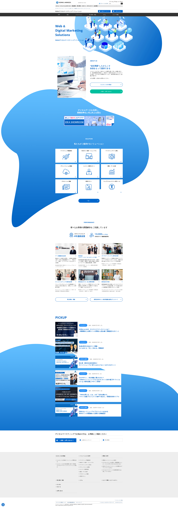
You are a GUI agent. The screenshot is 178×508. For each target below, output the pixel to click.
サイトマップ (79, 502)
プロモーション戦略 (66, 181)
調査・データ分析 (112, 166)
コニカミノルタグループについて (107, 502)
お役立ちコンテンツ (86, 440)
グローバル (102, 3)
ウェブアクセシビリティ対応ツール (111, 181)
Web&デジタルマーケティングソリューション (82, 8)
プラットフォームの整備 (66, 166)
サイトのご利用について (61, 502)
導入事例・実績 (71, 299)
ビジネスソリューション (59, 8)
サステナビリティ (119, 502)
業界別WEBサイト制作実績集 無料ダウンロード (106, 299)
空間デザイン (89, 181)
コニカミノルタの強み (105, 84)
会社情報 (95, 5)
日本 (107, 3)
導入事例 (79, 5)
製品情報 (74, 5)
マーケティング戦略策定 (66, 150)
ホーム (57, 5)
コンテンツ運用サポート (89, 166)
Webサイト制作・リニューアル (89, 150)
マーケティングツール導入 (112, 150)
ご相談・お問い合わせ (105, 91)
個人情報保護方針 (71, 502)
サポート (84, 5)
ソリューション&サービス (65, 5)
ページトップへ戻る (119, 500)
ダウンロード (89, 5)
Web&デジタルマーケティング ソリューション (68, 11)
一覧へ (88, 201)
